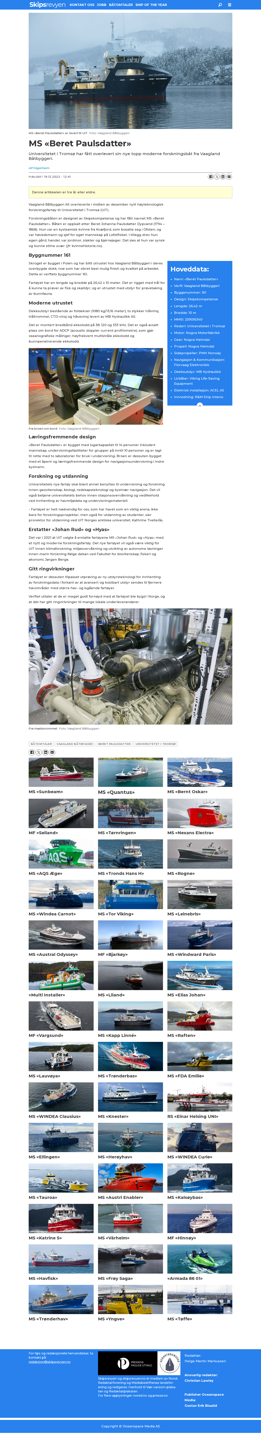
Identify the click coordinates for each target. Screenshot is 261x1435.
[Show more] (200, 405)
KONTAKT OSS (82, 5)
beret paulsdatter (114, 743)
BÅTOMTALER (121, 5)
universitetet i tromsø (156, 743)
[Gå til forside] (47, 5)
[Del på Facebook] (211, 177)
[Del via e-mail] (229, 177)
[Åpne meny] (229, 5)
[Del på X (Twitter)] (217, 177)
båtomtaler (41, 743)
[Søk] (220, 5)
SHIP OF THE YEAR (151, 5)
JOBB (101, 5)
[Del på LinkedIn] (223, 177)
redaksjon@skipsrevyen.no (50, 1362)
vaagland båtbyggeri (75, 743)
